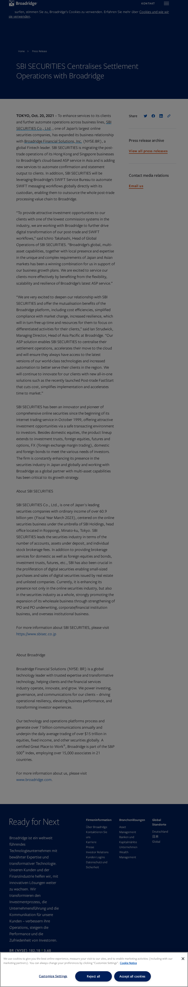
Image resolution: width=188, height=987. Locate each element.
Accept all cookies (132, 976)
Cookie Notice (128, 963)
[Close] (183, 959)
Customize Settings (53, 976)
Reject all (93, 976)
